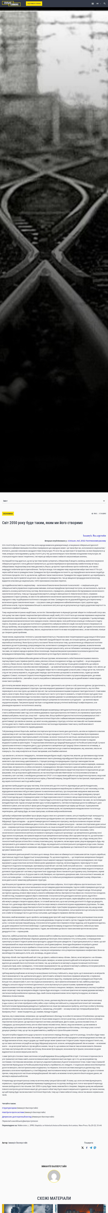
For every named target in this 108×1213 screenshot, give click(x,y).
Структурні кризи (9, 1108)
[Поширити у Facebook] (86, 1147)
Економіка (8, 514)
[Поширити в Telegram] (91, 1147)
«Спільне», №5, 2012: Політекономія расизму (87, 541)
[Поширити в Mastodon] (95, 1147)
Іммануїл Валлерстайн (17, 1142)
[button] (92, 3)
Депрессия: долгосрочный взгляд (16, 1116)
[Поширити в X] (82, 1147)
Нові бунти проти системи (13, 1112)
